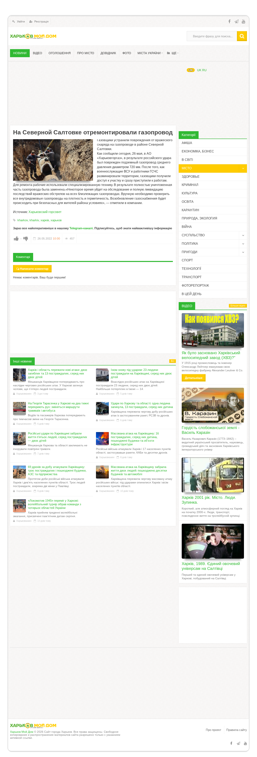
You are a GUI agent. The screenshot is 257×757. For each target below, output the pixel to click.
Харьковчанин (23, 393)
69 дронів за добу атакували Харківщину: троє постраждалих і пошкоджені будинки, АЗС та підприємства (57, 470)
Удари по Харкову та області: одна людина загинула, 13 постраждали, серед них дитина (142, 405)
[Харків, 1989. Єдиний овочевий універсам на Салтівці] (213, 541)
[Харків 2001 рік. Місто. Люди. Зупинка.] (213, 475)
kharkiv (34, 220)
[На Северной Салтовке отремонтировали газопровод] (53, 160)
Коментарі (23, 257)
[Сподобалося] (16, 238)
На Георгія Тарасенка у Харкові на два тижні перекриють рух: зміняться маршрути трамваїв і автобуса (58, 407)
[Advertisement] (93, 93)
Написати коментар (34, 268)
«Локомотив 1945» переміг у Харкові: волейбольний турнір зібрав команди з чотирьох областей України (54, 504)
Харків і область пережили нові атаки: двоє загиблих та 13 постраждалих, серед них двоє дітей (57, 373)
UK (191, 70)
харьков (56, 220)
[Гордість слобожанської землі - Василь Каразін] (213, 405)
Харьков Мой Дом (21, 731)
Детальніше (193, 378)
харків (45, 220)
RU (204, 70)
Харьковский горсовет (45, 212)
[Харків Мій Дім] (33, 36)
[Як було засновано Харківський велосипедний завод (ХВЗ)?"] (213, 330)
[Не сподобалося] (25, 238)
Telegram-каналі (81, 228)
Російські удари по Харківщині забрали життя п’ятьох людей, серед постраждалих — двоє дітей (57, 437)
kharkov (22, 220)
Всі (172, 361)
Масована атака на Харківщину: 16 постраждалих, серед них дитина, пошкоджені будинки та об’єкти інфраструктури (135, 439)
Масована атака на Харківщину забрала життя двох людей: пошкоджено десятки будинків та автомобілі (139, 470)
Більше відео (237, 305)
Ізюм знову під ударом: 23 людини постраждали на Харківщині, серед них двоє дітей (141, 373)
